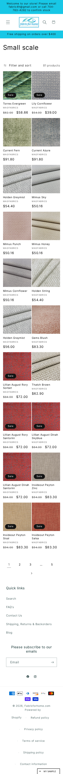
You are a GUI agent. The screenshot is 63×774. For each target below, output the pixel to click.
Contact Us (14, 615)
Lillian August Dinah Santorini (16, 486)
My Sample (50, 771)
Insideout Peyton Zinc (43, 486)
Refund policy (40, 717)
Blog (9, 632)
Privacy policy (33, 729)
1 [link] (9, 564)
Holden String (41, 290)
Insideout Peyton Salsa (43, 536)
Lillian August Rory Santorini (15, 436)
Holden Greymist (14, 197)
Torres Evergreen (14, 103)
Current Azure (41, 150)
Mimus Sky (39, 197)
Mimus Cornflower (15, 290)
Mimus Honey (41, 244)
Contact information (33, 764)
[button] (8, 22)
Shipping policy (33, 752)
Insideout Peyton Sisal (14, 536)
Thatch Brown (41, 384)
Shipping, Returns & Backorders (29, 624)
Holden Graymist (14, 337)
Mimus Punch (12, 244)
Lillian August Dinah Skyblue (45, 436)
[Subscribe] (52, 662)
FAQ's (10, 607)
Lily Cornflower (42, 103)
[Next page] (31, 573)
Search (11, 598)
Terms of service (33, 740)
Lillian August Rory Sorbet (15, 386)
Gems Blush (40, 337)
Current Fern (11, 150)
